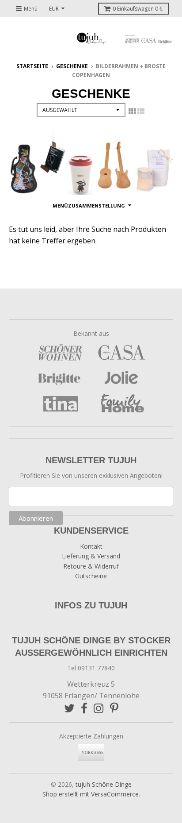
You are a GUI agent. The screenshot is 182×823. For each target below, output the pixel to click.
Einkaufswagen (138, 8)
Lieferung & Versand (91, 556)
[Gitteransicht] (132, 111)
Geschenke (72, 66)
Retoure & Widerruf (91, 566)
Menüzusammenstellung (89, 205)
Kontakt (91, 546)
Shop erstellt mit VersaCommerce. (91, 794)
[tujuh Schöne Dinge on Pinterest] (114, 708)
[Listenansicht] (140, 111)
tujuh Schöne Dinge (104, 784)
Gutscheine (91, 576)
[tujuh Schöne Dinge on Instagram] (99, 708)
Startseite (32, 66)
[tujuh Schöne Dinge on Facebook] (84, 708)
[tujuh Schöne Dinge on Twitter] (69, 708)
